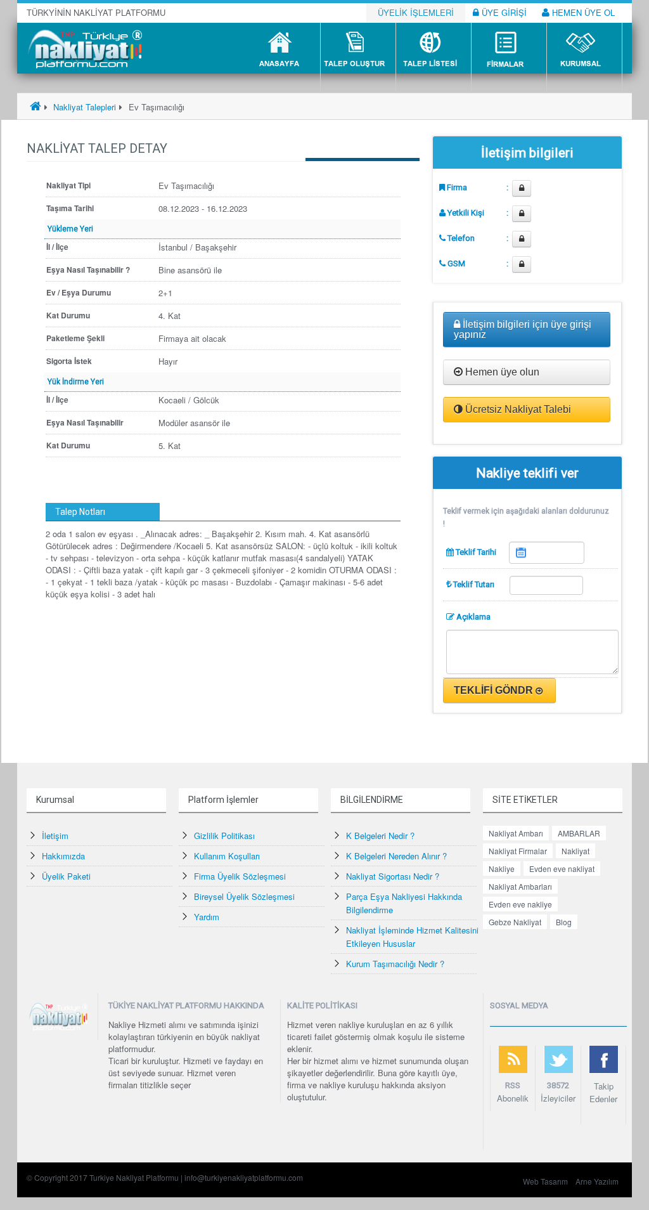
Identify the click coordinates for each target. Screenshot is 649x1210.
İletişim (55, 835)
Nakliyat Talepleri (83, 107)
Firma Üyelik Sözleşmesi (240, 876)
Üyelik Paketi (66, 876)
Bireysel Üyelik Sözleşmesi (244, 896)
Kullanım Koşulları (227, 856)
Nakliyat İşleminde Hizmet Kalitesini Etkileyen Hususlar (412, 936)
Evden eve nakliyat (561, 868)
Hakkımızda (63, 856)
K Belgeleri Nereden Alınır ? (396, 856)
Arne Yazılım (597, 1181)
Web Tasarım (545, 1181)
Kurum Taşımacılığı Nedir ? (395, 964)
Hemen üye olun (501, 372)
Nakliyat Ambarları (520, 886)
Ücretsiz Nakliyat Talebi (517, 409)
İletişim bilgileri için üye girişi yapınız (522, 329)
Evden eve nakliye (520, 904)
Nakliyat (575, 850)
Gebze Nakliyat (515, 921)
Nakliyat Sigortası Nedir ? (392, 876)
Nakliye (502, 868)
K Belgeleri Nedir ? (380, 835)
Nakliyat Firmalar (518, 850)
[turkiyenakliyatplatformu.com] (83, 47)
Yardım (206, 917)
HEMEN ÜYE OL (582, 12)
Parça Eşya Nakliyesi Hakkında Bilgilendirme (404, 903)
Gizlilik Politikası (224, 835)
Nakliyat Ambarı (516, 833)
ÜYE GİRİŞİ (503, 12)
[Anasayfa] (35, 107)
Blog (564, 921)
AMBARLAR (579, 833)
